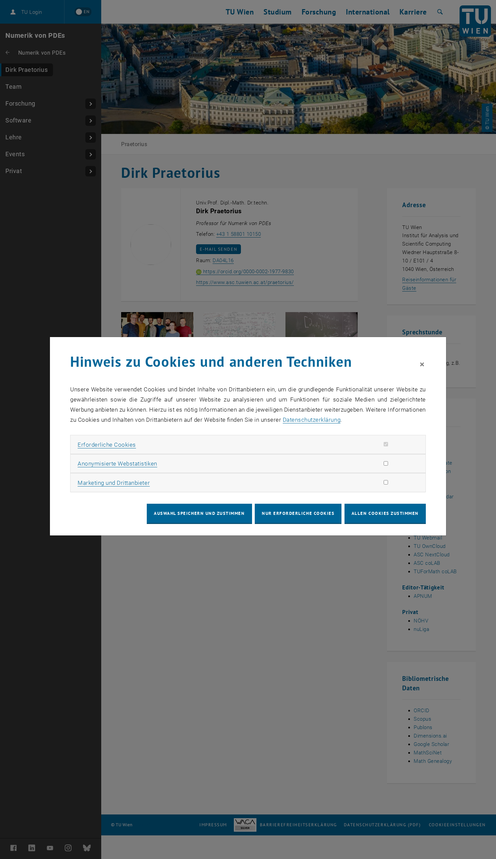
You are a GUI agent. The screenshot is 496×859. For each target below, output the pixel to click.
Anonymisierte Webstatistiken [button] (117, 463)
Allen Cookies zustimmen (385, 513)
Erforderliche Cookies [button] (107, 444)
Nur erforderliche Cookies (298, 513)
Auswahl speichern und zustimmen (199, 513)
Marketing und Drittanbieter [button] (114, 482)
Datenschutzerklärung (311, 419)
